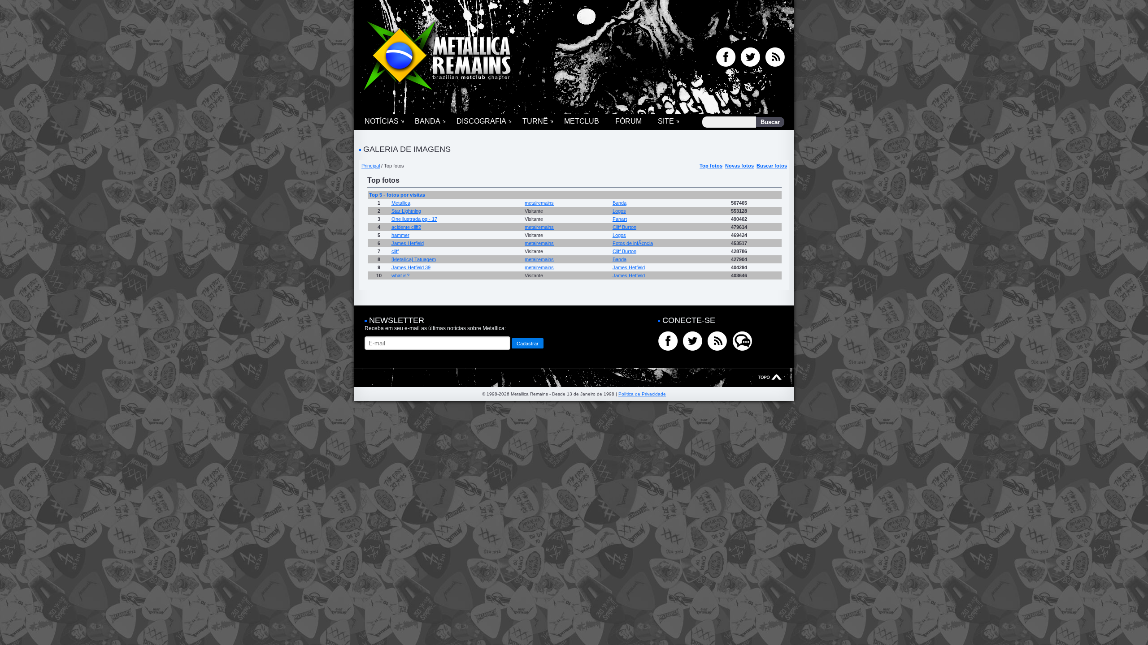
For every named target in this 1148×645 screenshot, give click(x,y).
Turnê (535, 121)
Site (666, 121)
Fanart (620, 219)
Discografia (481, 121)
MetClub (581, 121)
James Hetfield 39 (410, 267)
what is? (400, 275)
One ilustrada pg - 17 (414, 219)
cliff (395, 251)
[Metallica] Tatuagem (413, 259)
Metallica (400, 203)
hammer (400, 235)
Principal (370, 165)
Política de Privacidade (642, 393)
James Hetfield (407, 243)
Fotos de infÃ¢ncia (633, 243)
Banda (427, 121)
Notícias (382, 121)
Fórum (628, 121)
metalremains (539, 203)
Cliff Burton (624, 227)
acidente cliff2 (406, 227)
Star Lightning (406, 211)
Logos (619, 211)
